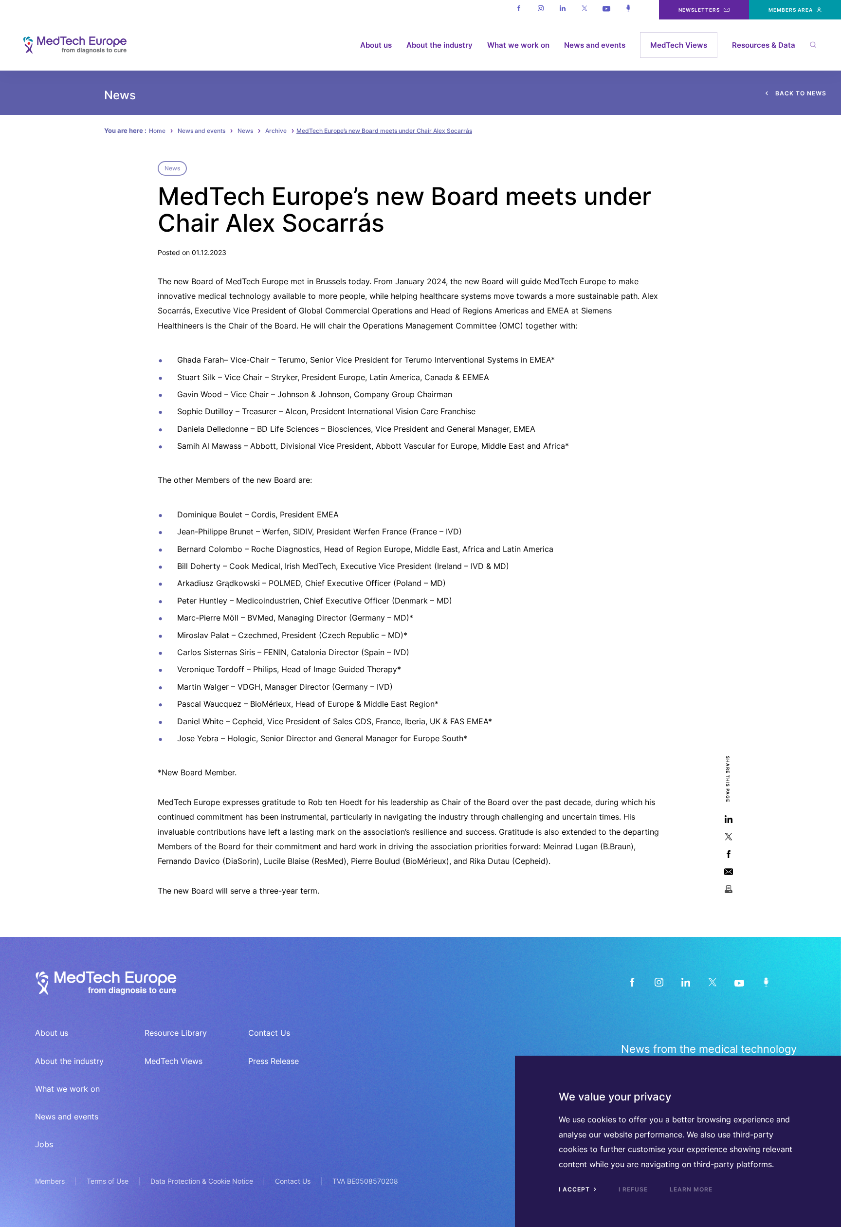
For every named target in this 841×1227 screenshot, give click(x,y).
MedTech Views (678, 45)
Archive (276, 130)
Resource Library (176, 1033)
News (245, 130)
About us (376, 45)
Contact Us (269, 1033)
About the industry (439, 45)
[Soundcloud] (628, 9)
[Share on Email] (728, 871)
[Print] (728, 888)
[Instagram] (540, 9)
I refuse (633, 1189)
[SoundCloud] (766, 982)
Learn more (691, 1189)
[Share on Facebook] (728, 853)
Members (50, 1181)
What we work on (518, 45)
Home (157, 130)
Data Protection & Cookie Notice (201, 1181)
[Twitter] (584, 9)
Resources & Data (763, 45)
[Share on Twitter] (728, 836)
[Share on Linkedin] (728, 818)
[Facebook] (519, 9)
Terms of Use (107, 1181)
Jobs (44, 1144)
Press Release (273, 1061)
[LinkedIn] (685, 982)
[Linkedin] (562, 9)
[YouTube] (739, 982)
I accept (575, 1189)
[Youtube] (606, 9)
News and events (594, 45)
